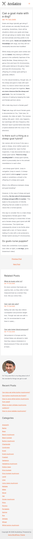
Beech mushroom (8, 434)
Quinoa (4, 512)
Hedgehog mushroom (9, 464)
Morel (4, 493)
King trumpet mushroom (10, 473)
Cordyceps (6, 447)
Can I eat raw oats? (11, 304)
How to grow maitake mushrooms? (14, 411)
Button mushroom (8, 441)
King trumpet (6, 470)
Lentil (4, 477)
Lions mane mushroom (10, 483)
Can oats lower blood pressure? (16, 329)
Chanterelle (6, 444)
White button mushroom (10, 525)
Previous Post (17, 259)
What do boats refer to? (13, 281)
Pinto (4, 502)
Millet (4, 489)
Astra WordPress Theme (16, 535)
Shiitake (5, 519)
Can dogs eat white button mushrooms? (16, 392)
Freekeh (5, 457)
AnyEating (14, 3)
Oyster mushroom (8, 499)
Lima (3, 480)
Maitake (5, 486)
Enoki (4, 451)
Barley (4, 428)
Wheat (4, 522)
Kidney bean (6, 467)
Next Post (16, 264)
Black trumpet (7, 438)
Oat (3, 19)
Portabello (5, 509)
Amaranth (5, 425)
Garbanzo (5, 460)
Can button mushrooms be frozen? (14, 395)
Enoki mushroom (8, 454)
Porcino (4, 506)
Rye (3, 515)
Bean (4, 431)
